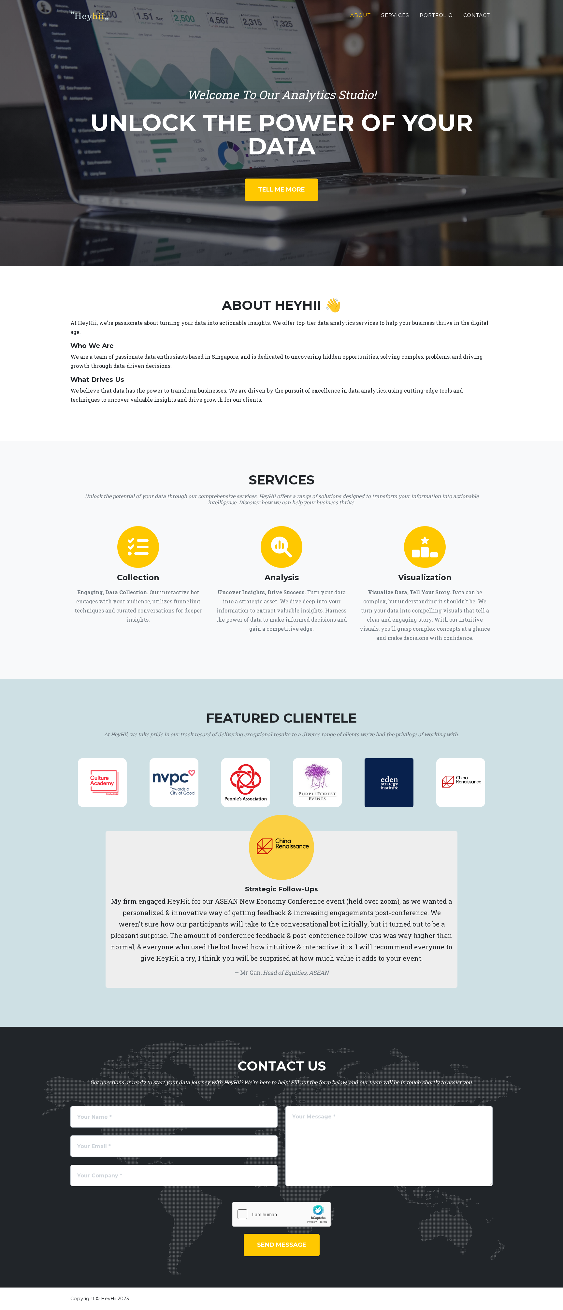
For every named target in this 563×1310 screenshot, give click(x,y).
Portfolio (436, 15)
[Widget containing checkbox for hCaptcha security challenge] (281, 1214)
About (360, 15)
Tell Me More (281, 189)
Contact (476, 15)
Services (395, 15)
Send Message (281, 1244)
